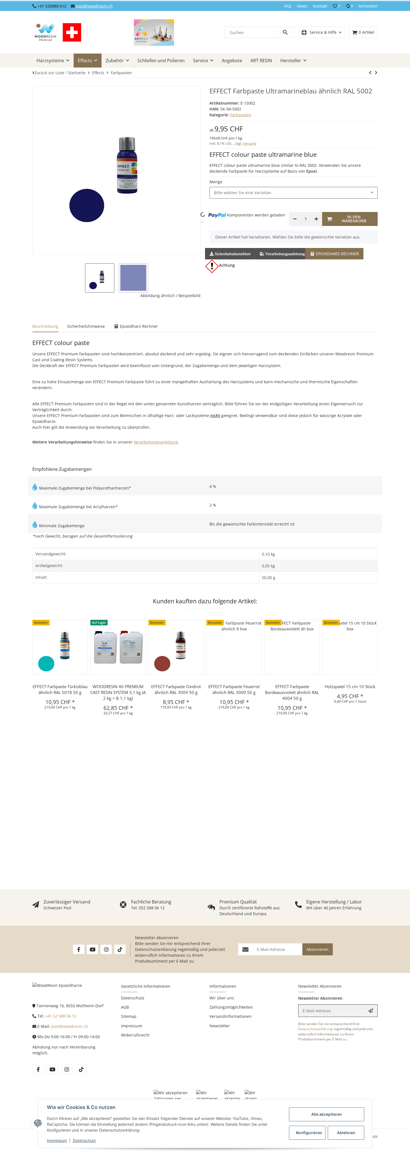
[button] (336, 6)
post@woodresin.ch (94, 6)
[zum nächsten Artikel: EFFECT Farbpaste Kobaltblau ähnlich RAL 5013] (370, 72)
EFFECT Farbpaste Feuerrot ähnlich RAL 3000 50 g (234, 689)
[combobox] (293, 193)
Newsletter (219, 1025)
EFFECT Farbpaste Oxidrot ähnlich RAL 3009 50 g (176, 689)
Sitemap (128, 1016)
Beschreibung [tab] (45, 326)
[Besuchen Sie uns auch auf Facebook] (78, 949)
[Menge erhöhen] (316, 219)
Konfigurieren (309, 1132)
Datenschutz (84, 1140)
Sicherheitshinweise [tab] (86, 326)
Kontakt (320, 6)
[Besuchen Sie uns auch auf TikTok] (120, 949)
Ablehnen (346, 1132)
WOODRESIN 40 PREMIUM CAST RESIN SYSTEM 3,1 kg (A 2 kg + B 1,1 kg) (118, 692)
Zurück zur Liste (49, 72)
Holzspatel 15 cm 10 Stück (350, 686)
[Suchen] (286, 32)
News (302, 6)
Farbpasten (240, 114)
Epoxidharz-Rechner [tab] (138, 326)
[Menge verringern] (295, 219)
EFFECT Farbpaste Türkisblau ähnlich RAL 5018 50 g (60, 689)
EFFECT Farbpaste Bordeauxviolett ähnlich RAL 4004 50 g (292, 692)
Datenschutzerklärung (156, 949)
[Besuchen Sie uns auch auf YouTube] (92, 949)
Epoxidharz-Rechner (337, 253)
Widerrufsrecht (135, 1035)
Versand (249, 143)
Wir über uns (221, 998)
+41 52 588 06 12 (60, 1016)
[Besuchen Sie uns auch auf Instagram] (106, 949)
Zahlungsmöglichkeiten (231, 1007)
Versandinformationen (230, 1016)
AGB (125, 1007)
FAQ (287, 6)
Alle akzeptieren (326, 1114)
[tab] (334, 253)
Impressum (57, 1140)
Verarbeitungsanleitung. (156, 442)
